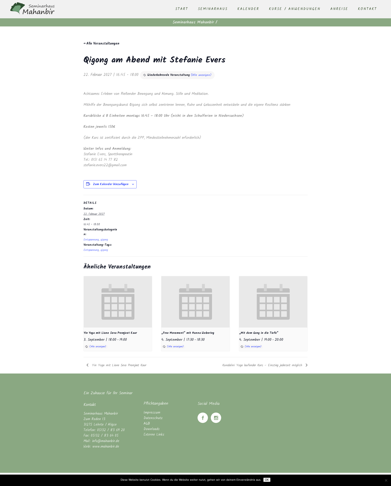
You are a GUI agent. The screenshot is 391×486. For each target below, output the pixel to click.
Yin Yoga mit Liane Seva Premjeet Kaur (110, 333)
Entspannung (91, 239)
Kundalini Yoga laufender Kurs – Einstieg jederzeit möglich (263, 365)
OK (267, 479)
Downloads (152, 429)
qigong (104, 239)
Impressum (152, 412)
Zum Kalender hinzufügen (111, 184)
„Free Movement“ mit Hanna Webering (187, 333)
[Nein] (386, 480)
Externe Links (154, 434)
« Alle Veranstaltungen (101, 43)
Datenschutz (153, 418)
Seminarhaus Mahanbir (193, 22)
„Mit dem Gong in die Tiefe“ (258, 333)
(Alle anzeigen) (201, 75)
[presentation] (118, 301)
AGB (147, 423)
